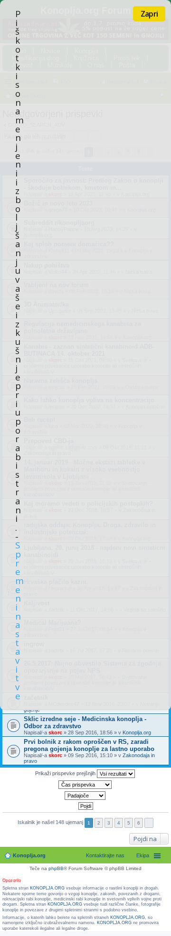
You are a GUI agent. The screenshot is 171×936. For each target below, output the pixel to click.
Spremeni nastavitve (19, 620)
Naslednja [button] (148, 823)
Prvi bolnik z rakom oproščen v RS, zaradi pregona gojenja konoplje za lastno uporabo (89, 745)
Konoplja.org (137, 732)
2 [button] (98, 822)
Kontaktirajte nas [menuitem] (105, 855)
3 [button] (108, 822)
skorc (55, 732)
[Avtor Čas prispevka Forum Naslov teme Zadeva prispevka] (85, 784)
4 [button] (118, 822)
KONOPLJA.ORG (47, 888)
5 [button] (128, 822)
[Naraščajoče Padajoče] (85, 795)
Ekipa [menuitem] (142, 855)
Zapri (149, 14)
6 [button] (138, 822)
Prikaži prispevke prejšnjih (66, 773)
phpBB (56, 868)
